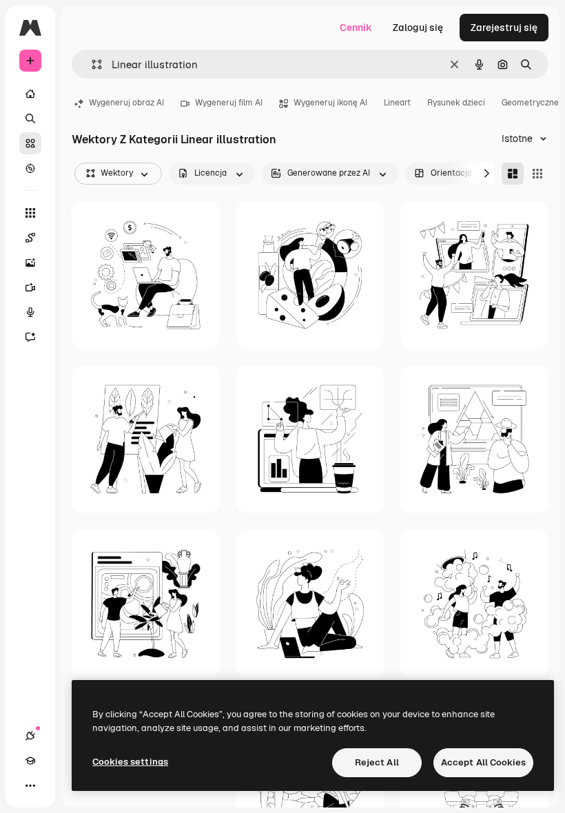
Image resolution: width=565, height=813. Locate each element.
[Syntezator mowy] (30, 312)
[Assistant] (30, 337)
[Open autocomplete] (91, 64)
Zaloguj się (418, 27)
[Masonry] (513, 174)
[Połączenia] (30, 736)
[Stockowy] (30, 143)
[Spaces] (30, 238)
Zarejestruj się (504, 27)
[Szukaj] (30, 118)
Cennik (356, 27)
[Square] (537, 174)
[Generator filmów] (30, 287)
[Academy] (30, 761)
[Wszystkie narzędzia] (30, 213)
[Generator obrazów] (30, 262)
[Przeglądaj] (30, 168)
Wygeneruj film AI (229, 102)
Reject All (377, 762)
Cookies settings (130, 762)
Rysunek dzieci (456, 102)
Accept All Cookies (483, 762)
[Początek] (30, 94)
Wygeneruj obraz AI (126, 102)
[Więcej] (30, 785)
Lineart (397, 102)
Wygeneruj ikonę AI (330, 102)
